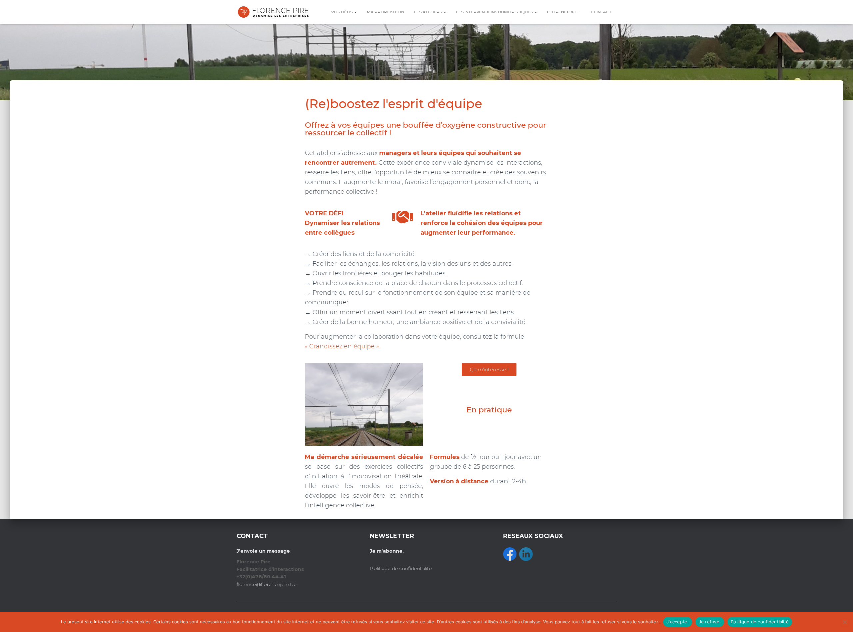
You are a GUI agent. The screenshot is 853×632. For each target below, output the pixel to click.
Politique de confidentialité (401, 568)
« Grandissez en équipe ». (342, 346)
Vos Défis (342, 11)
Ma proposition (385, 11)
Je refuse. (710, 621)
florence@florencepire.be (267, 584)
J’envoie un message (263, 551)
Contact (601, 11)
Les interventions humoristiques (495, 11)
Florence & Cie (564, 11)
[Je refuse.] (844, 622)
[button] (355, 11)
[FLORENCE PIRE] (273, 12)
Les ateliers (428, 11)
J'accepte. (677, 621)
